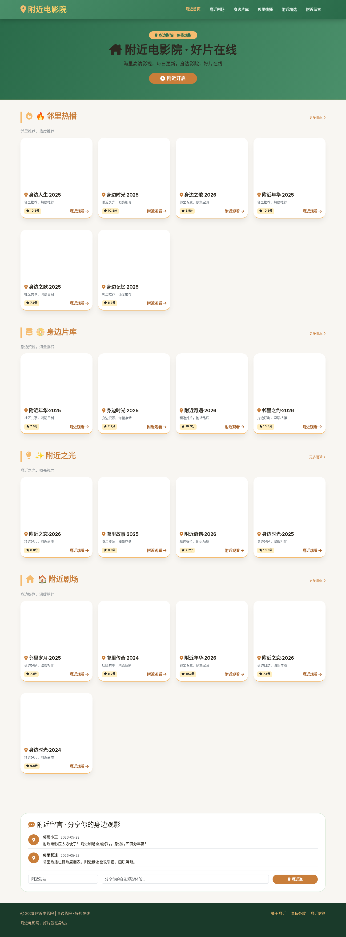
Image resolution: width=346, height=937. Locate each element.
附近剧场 (217, 9)
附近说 (296, 790)
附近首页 (193, 9)
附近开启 (176, 78)
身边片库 (241, 9)
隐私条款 (298, 824)
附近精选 (289, 9)
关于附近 (278, 824)
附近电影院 (46, 9)
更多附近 (316, 117)
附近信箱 (318, 824)
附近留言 (313, 9)
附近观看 (77, 166)
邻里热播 (265, 9)
